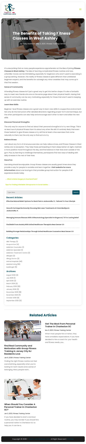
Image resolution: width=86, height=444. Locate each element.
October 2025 (11, 298)
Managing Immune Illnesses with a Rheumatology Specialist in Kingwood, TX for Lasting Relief (42, 218)
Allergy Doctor (11, 259)
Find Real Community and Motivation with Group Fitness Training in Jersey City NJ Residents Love (20, 349)
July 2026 (9, 278)
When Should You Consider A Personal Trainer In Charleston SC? (20, 407)
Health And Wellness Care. (39, 439)
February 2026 (11, 286)
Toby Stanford (29, 44)
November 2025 (12, 295)
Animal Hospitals (12, 261)
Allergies (9, 256)
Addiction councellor (14, 247)
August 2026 (11, 275)
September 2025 (12, 301)
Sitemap (70, 439)
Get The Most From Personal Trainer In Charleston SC (60, 325)
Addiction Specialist (13, 250)
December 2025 (12, 292)
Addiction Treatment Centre (16, 253)
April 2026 (9, 281)
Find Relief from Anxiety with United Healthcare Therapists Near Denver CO (35, 224)
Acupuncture (11, 244)
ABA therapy (11, 241)
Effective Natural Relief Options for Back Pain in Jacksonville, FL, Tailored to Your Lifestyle (40, 201)
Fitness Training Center (56, 44)
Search (76, 192)
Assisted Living (11, 264)
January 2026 (11, 289)
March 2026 (10, 283)
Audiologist (10, 267)
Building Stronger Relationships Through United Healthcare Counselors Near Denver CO (40, 231)
